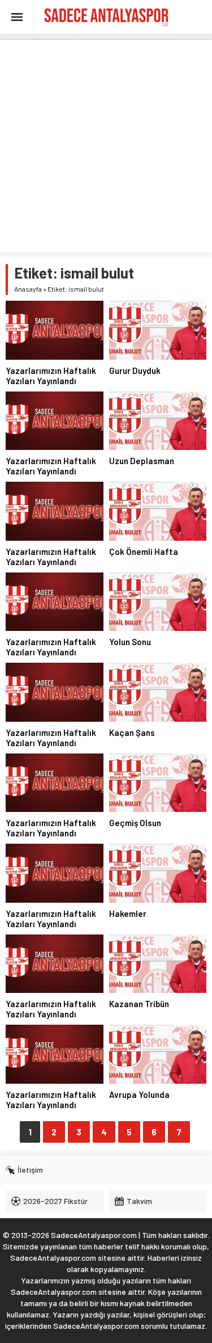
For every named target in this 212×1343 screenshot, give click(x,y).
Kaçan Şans (132, 732)
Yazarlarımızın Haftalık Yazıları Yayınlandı (51, 375)
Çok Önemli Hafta (143, 551)
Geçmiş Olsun (135, 823)
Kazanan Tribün (139, 1004)
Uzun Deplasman (141, 461)
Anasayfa (28, 289)
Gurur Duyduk (135, 370)
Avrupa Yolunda (139, 1094)
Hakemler (127, 913)
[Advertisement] (106, 146)
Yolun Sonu (130, 642)
